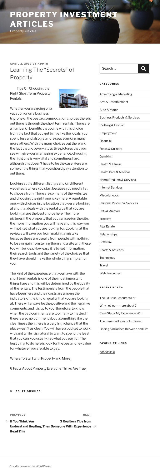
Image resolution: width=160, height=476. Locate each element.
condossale (107, 352)
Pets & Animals (110, 211)
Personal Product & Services (119, 203)
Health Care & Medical (115, 172)
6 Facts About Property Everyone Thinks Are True (48, 368)
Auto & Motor (109, 109)
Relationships (28, 391)
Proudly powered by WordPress (30, 466)
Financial (105, 140)
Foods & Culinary (111, 148)
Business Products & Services (120, 117)
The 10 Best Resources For (117, 298)
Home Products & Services (118, 179)
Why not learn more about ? (118, 305)
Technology (107, 257)
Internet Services (111, 187)
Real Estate (107, 226)
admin (43, 63)
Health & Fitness (110, 164)
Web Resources (110, 273)
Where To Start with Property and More (40, 358)
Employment (108, 133)
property (105, 218)
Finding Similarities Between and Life (124, 329)
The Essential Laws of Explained (121, 321)
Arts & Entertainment (114, 102)
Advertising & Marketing (116, 94)
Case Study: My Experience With (121, 313)
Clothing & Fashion (112, 125)
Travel (104, 265)
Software (106, 242)
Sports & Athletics (112, 250)
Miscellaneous (109, 195)
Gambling (106, 156)
